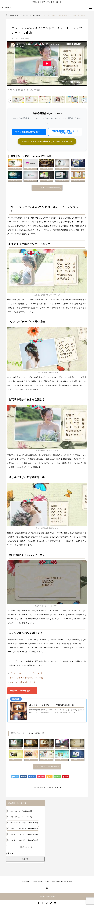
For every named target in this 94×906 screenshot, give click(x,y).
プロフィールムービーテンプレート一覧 (26, 673)
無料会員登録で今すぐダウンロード (47, 2)
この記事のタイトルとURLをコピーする (47, 787)
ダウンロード (15, 168)
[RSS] (47, 888)
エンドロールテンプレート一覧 (22, 682)
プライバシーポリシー (41, 881)
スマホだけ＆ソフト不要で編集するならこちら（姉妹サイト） (47, 141)
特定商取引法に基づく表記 (62, 881)
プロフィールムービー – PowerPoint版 (24, 840)
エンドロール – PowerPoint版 (21, 817)
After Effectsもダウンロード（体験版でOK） (65, 132)
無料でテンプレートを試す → (22, 691)
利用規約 (25, 881)
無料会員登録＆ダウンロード (28, 132)
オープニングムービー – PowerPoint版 (24, 828)
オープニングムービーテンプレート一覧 (26, 678)
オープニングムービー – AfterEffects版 (24, 823)
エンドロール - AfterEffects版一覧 (47, 188)
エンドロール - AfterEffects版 (20, 39)
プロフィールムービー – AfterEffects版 (24, 834)
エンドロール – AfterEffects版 (21, 811)
